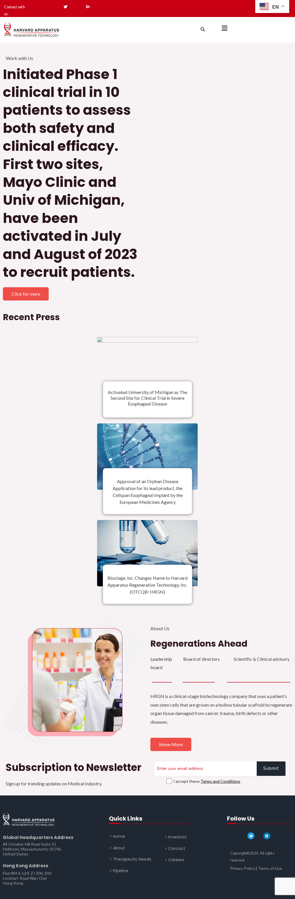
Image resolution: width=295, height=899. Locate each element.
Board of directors (201, 659)
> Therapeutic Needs (130, 859)
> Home (117, 836)
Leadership (161, 659)
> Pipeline (118, 871)
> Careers (174, 860)
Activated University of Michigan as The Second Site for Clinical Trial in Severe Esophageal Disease (147, 397)
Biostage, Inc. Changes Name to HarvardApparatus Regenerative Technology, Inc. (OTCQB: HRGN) (147, 584)
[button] (224, 28)
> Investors (175, 837)
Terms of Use (270, 868)
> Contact (175, 848)
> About (117, 848)
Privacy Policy (242, 868)
